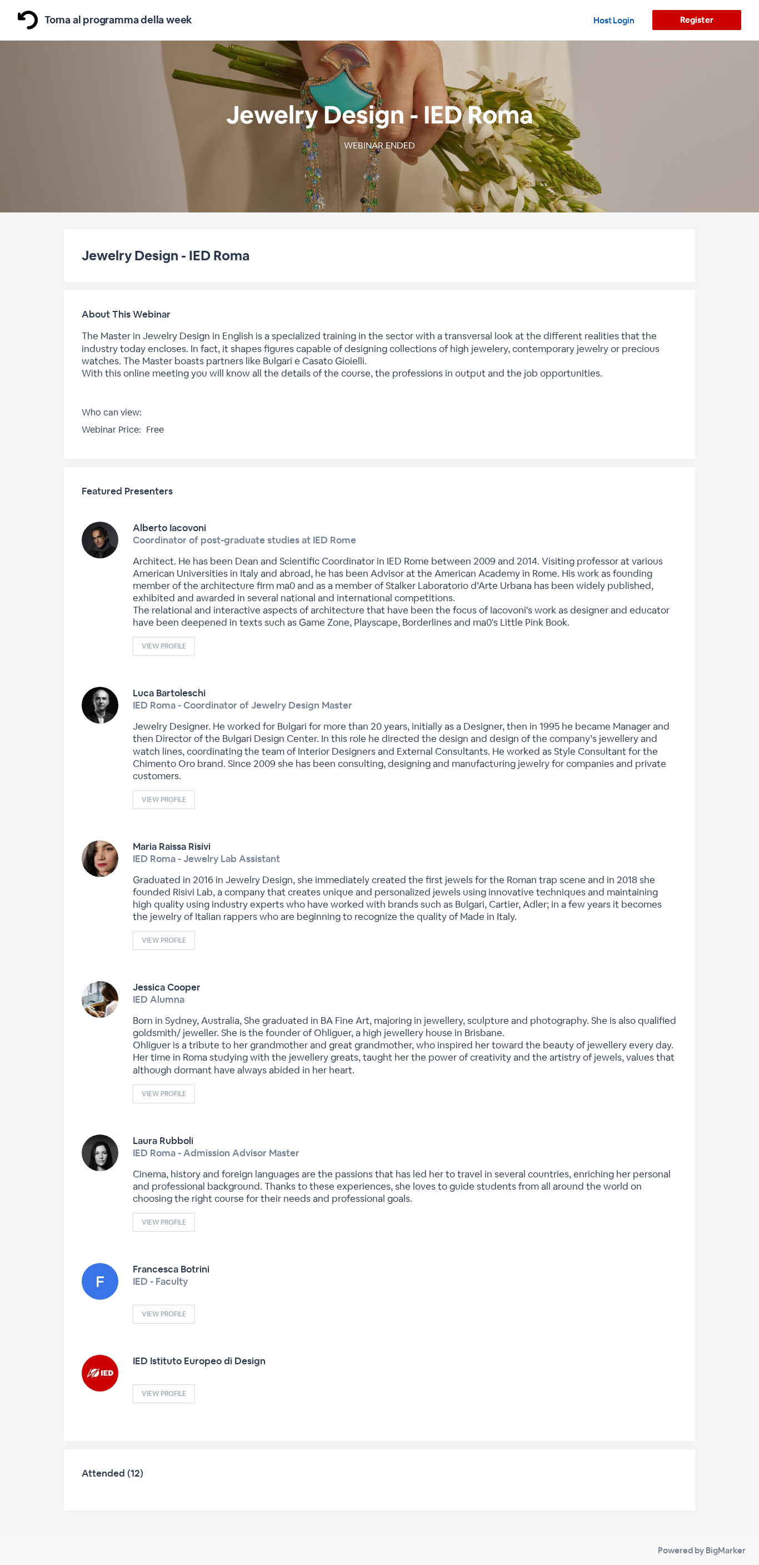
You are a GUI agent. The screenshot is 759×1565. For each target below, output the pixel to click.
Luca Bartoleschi (169, 693)
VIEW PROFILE (164, 646)
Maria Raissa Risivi (172, 846)
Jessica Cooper (167, 987)
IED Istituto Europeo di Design (199, 1361)
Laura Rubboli (163, 1141)
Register (696, 19)
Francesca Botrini (171, 1269)
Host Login (614, 20)
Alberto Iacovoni (169, 528)
